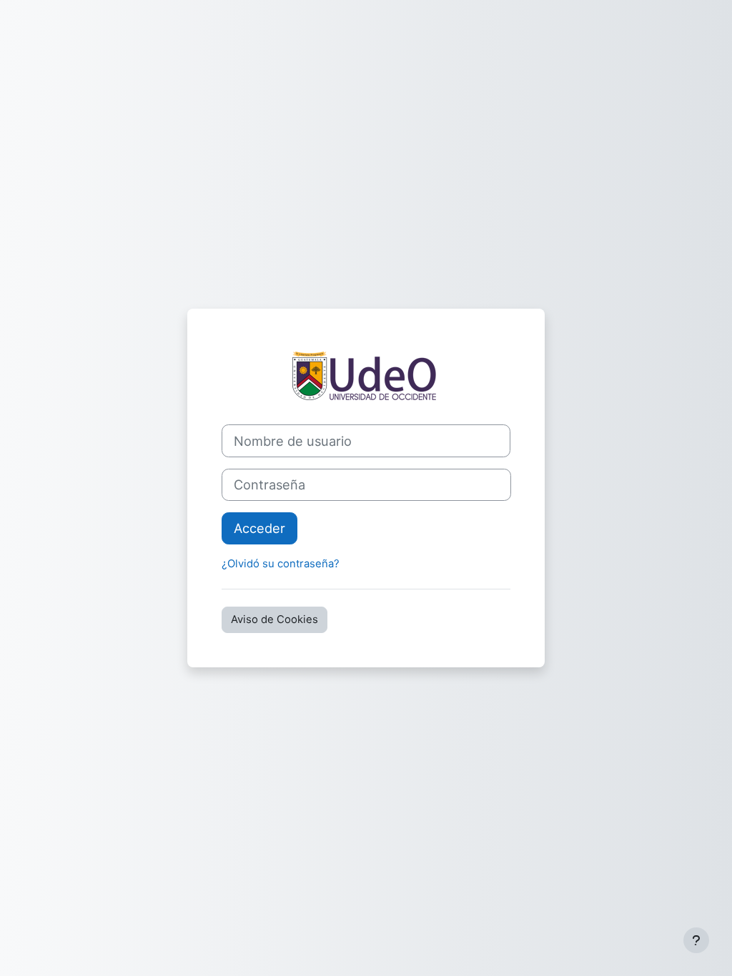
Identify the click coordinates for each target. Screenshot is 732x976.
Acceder (259, 528)
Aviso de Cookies (274, 619)
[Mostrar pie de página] (696, 940)
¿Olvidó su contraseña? (281, 563)
